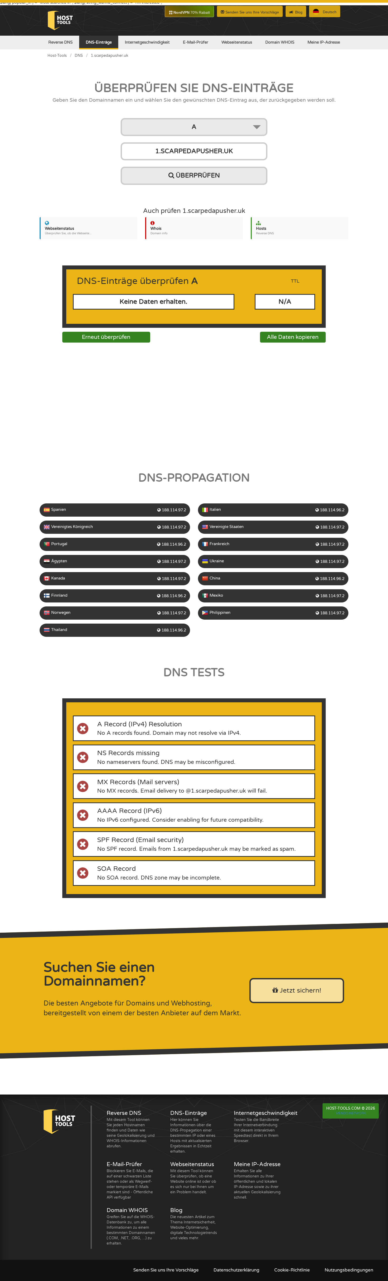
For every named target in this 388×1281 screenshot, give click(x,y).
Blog (298, 12)
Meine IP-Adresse (323, 42)
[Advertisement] (194, 405)
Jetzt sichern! (299, 990)
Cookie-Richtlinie (292, 1270)
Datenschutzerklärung (236, 1270)
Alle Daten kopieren (293, 337)
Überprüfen (197, 175)
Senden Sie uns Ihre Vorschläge (251, 12)
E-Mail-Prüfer (195, 42)
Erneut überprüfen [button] (106, 337)
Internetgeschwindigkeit (147, 42)
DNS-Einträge (99, 42)
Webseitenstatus (236, 42)
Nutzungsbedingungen (349, 1270)
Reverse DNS (60, 42)
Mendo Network (351, 1113)
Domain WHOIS (279, 42)
